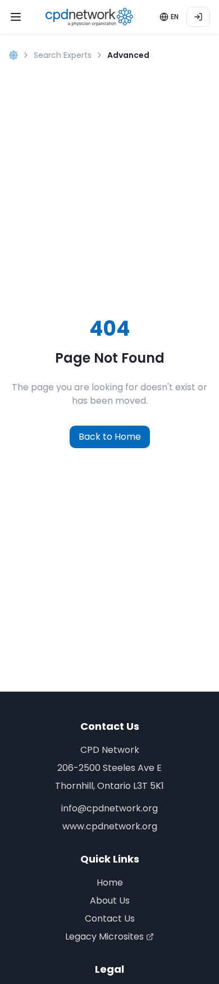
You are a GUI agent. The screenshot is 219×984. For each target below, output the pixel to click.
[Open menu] (15, 17)
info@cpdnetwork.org (109, 808)
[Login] (198, 17)
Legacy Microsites (104, 936)
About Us (110, 900)
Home (110, 882)
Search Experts (63, 55)
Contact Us (110, 918)
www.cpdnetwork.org (109, 826)
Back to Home (110, 436)
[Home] (13, 55)
